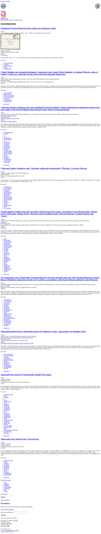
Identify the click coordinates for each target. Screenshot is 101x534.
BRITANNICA (8, 94)
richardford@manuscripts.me (11, 530)
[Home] (3, 17)
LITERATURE (8, 151)
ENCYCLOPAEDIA (9, 95)
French (5, 396)
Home (5, 482)
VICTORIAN (7, 161)
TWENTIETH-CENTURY (11, 430)
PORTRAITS (7, 260)
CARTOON (7, 243)
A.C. (5, 136)
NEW (5, 256)
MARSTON (7, 315)
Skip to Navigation (5, 1)
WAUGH (6, 433)
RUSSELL (6, 158)
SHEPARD (7, 266)
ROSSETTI (7, 319)
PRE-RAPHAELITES (9, 318)
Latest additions (8, 487)
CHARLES (7, 143)
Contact (6, 491)
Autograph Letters (8, 63)
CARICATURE (8, 241)
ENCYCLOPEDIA (9, 97)
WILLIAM (6, 162)
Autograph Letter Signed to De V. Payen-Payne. (20, 439)
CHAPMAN (7, 408)
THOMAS (6, 270)
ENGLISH (6, 148)
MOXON (6, 472)
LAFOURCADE (8, 420)
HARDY (6, 248)
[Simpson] (3, 222)
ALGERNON (7, 138)
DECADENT (7, 146)
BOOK (5, 361)
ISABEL (6, 149)
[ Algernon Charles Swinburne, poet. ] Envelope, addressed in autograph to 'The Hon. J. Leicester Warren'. (44, 168)
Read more (6, 104)
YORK (5, 271)
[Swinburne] (10, 49)
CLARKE (6, 145)
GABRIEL (6, 308)
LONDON (6, 253)
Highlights (6, 485)
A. (4, 135)
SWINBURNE (7, 68)
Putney (5, 204)
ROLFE (6, 424)
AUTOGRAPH (8, 66)
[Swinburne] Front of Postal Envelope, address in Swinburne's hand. (28, 28)
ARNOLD (6, 404)
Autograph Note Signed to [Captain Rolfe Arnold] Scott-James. (26, 375)
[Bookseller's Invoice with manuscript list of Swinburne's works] (17, 337)
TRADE (6, 368)
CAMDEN (6, 466)
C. (4, 141)
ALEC (5, 400)
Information (7, 488)
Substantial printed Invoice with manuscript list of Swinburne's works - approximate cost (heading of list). (43, 331)
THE (5, 207)
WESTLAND (7, 324)
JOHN (5, 312)
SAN (5, 263)
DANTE (6, 305)
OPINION (6, 257)
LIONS (6, 251)
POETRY (6, 156)
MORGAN (7, 254)
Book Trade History (9, 355)
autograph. (6, 464)
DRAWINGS (7, 244)
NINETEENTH (8, 153)
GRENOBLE (7, 417)
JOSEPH (6, 250)
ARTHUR (6, 406)
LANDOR (6, 98)
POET (5, 67)
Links (5, 490)
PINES (5, 201)
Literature (6, 64)
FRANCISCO (7, 247)
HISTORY (6, 364)
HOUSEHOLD (8, 309)
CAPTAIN (6, 407)
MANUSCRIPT (8, 100)
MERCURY (7, 423)
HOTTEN (6, 469)
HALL (5, 418)
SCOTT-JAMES (8, 426)
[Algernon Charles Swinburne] (8, 115)
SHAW (5, 264)
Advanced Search (5, 500)
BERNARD (7, 240)
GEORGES (7, 414)
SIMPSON (6, 267)
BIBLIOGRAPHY (8, 360)
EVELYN (6, 413)
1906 (5, 238)
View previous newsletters (7, 509)
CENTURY (7, 142)
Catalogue (6, 484)
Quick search (4, 494)
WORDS (6, 325)
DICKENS (6, 307)
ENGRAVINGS (8, 246)
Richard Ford (4, 18)
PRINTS (6, 261)
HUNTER (6, 311)
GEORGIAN (7, 416)
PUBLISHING (7, 365)
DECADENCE (8, 192)
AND (5, 403)
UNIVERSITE (7, 431)
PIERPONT (7, 258)
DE (5, 411)
